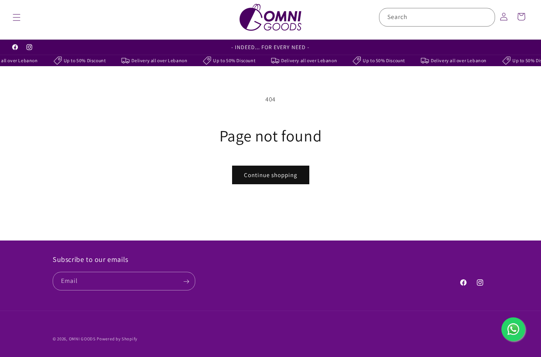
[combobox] (437, 17)
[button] (16, 17)
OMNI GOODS (82, 339)
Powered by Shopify (117, 339)
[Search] (486, 17)
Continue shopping (270, 175)
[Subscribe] (186, 281)
